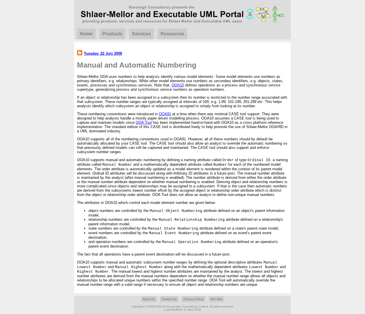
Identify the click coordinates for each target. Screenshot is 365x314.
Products (112, 33)
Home (86, 33)
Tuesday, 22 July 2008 (103, 53)
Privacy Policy (193, 299)
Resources (172, 33)
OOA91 (165, 114)
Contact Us (169, 299)
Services (141, 33)
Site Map (216, 299)
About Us (149, 299)
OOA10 (178, 85)
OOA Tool (144, 122)
